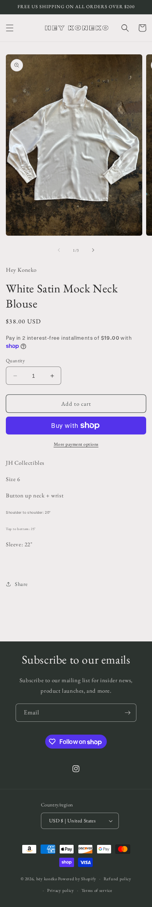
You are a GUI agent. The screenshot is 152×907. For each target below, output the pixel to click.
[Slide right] (93, 250)
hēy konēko (46, 878)
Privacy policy (60, 890)
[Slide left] (58, 250)
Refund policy (117, 878)
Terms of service (96, 890)
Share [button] (21, 583)
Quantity (15, 360)
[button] (9, 27)
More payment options (76, 444)
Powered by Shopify (77, 878)
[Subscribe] (127, 713)
